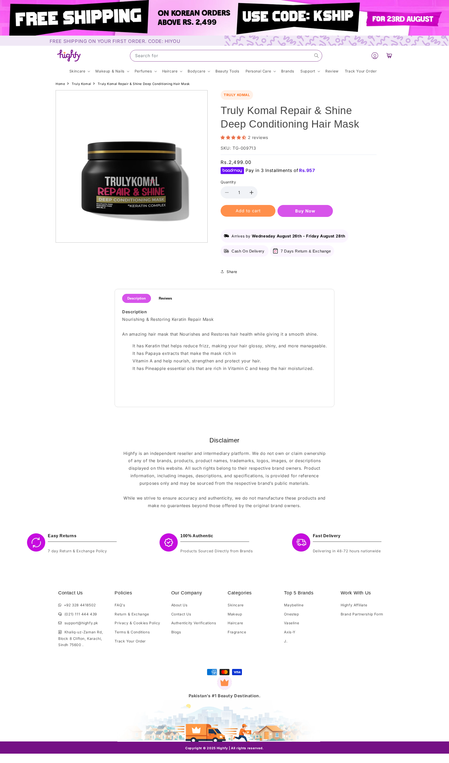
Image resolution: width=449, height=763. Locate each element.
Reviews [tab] (165, 298)
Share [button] (232, 271)
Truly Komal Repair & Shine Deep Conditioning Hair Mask (144, 84)
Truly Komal (81, 84)
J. (285, 641)
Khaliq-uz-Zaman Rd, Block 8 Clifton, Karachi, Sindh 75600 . (80, 638)
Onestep (291, 614)
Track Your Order (130, 641)
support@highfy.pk (80, 623)
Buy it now (305, 211)
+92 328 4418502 (79, 605)
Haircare (235, 623)
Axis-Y (289, 632)
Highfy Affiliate (354, 605)
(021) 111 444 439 (79, 614)
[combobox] (226, 56)
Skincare (236, 605)
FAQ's (120, 605)
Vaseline (291, 623)
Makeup (235, 614)
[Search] (316, 55)
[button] (389, 55)
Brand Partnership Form (362, 614)
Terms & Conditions (132, 632)
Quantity (228, 182)
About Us (179, 605)
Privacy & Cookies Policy (137, 623)
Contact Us (181, 614)
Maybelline (293, 605)
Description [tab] (136, 298)
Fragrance (237, 632)
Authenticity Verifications (193, 623)
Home (60, 84)
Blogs (176, 632)
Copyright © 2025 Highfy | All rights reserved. (224, 748)
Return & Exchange (132, 614)
